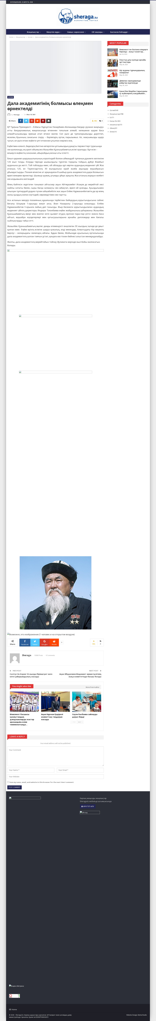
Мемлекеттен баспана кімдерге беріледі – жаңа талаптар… (133, 50)
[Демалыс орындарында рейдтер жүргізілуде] (112, 83)
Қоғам (10, 97)
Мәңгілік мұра (53, 32)
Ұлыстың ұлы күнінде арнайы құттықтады (132, 61)
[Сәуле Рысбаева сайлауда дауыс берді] (86, 702)
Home (14, 1009)
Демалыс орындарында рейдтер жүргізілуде (130, 82)
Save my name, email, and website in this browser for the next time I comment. (42, 782)
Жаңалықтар (33, 32)
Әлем (113, 132)
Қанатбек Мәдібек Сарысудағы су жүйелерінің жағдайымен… (133, 92)
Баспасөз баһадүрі (119, 32)
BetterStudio (142, 1015)
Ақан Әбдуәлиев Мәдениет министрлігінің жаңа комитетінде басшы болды (80, 675)
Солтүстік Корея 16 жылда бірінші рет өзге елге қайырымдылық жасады (31, 675)
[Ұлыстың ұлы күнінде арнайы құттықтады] (112, 63)
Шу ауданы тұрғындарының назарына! (132, 71)
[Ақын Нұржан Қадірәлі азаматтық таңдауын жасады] (55, 702)
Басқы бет (115, 121)
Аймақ (113, 128)
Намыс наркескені (75, 32)
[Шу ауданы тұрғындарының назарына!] (112, 73)
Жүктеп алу (88, 806)
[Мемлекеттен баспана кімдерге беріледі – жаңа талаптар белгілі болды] (112, 52)
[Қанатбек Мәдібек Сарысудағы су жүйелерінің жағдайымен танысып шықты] (112, 94)
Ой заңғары (97, 32)
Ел (112, 117)
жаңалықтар (116, 124)
